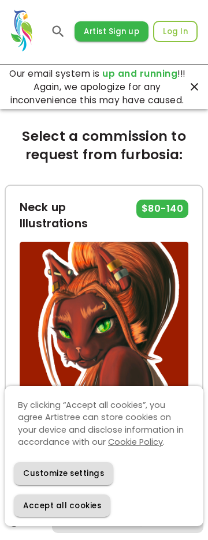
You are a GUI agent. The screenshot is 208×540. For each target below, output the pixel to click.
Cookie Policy (135, 442)
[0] (58, 31)
